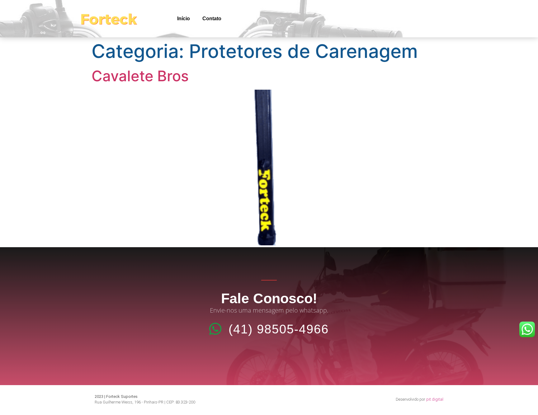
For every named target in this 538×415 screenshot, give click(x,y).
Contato (211, 18)
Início (183, 18)
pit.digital (434, 399)
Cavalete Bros (140, 76)
